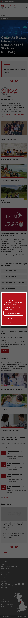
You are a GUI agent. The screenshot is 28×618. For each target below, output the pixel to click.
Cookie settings (8, 322)
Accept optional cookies (13, 313)
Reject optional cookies (13, 318)
